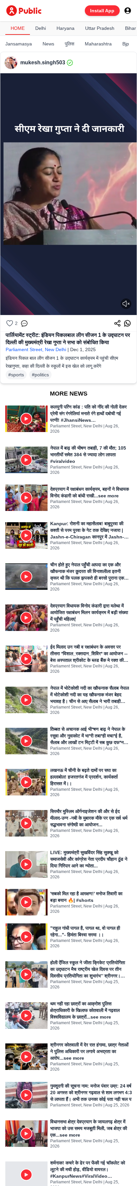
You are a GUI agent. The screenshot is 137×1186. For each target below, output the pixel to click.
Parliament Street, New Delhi (36, 349)
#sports (16, 374)
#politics (40, 374)
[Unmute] (126, 303)
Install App (102, 10)
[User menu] (128, 11)
